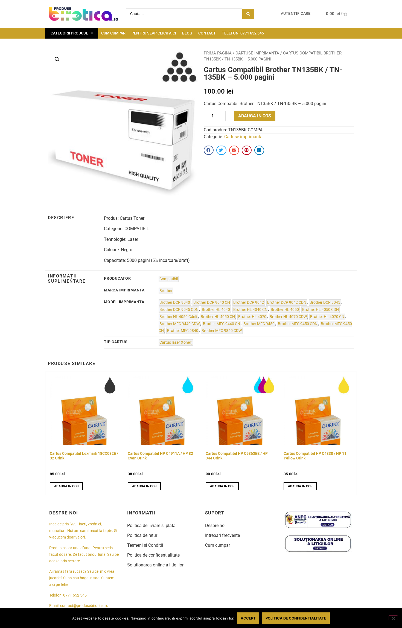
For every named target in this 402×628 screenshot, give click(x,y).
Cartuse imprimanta (257, 53)
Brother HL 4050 (285, 309)
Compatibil (168, 279)
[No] (393, 617)
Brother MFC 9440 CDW (179, 324)
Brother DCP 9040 (174, 302)
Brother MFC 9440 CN (221, 324)
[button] (57, 59)
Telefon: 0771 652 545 (243, 33)
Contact (207, 33)
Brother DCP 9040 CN (211, 302)
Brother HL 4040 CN (250, 309)
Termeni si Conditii (145, 545)
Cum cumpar (113, 33)
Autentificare (296, 13)
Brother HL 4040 (216, 309)
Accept (248, 618)
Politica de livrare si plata (151, 525)
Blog (187, 33)
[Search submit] (248, 14)
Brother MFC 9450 (259, 324)
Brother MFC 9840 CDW (222, 330)
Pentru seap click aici (154, 33)
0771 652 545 (75, 595)
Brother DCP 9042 (248, 302)
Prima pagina (218, 53)
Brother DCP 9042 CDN (286, 302)
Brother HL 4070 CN (327, 316)
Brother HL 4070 (252, 316)
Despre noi (215, 525)
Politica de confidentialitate (153, 555)
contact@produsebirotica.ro (84, 605)
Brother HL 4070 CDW (288, 316)
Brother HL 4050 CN (218, 316)
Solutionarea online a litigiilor (155, 565)
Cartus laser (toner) (176, 342)
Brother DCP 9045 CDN (179, 309)
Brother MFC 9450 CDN (297, 324)
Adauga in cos (254, 115)
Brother (165, 290)
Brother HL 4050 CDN (320, 309)
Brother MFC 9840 (182, 330)
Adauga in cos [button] (66, 486)
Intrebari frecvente (222, 535)
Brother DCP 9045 (325, 302)
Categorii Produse (69, 33)
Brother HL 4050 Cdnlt (178, 316)
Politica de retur (142, 535)
